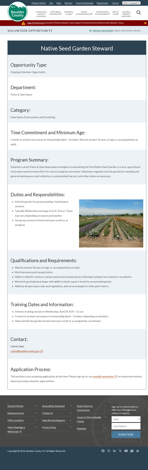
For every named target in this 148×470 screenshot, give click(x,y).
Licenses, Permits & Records (126, 14)
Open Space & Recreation (55, 13)
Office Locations (16, 420)
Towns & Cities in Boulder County (89, 419)
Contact (115, 3)
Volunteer (81, 428)
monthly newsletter (103, 376)
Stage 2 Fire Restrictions (36, 23)
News (59, 3)
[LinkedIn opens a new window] (114, 451)
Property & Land (68, 13)
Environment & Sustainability (102, 13)
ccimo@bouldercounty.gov (25, 351)
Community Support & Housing (41, 14)
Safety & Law (115, 13)
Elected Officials (15, 406)
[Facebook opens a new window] (103, 451)
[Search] (138, 13)
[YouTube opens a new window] (126, 451)
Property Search (39, 3)
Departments (102, 3)
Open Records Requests (53, 420)
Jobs (51, 3)
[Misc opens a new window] (132, 451)
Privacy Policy (49, 427)
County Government (85, 3)
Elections (68, 3)
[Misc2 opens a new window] (137, 451)
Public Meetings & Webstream (16, 429)
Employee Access (16, 413)
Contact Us (47, 413)
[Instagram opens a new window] (109, 451)
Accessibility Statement (53, 406)
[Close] (146, 23)
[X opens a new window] (120, 451)
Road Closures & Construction (85, 408)
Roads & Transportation (84, 13)
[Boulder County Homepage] (18, 11)
